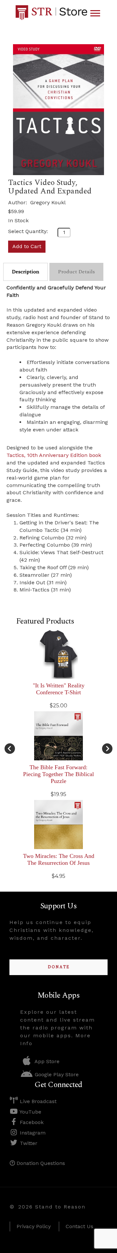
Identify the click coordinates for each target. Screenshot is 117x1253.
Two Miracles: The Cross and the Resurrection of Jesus (58, 859)
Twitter (27, 1143)
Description (25, 272)
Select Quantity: (28, 231)
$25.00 (58, 705)
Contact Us (79, 1226)
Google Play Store (56, 1074)
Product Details (76, 272)
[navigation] (95, 13)
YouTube (29, 1112)
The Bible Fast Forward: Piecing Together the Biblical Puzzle (58, 774)
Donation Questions (40, 1163)
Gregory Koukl (48, 202)
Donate (59, 967)
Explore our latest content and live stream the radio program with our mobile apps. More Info (57, 1027)
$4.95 (58, 876)
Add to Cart (26, 246)
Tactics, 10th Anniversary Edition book (53, 455)
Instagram (32, 1133)
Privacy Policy (34, 1226)
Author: (18, 202)
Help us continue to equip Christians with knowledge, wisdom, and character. (51, 930)
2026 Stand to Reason (51, 1207)
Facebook (31, 1122)
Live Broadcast (37, 1101)
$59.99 (16, 211)
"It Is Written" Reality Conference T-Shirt (58, 689)
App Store (46, 1061)
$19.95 (58, 794)
